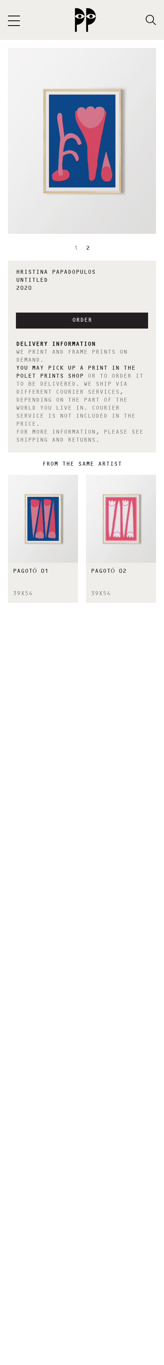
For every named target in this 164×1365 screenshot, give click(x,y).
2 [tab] (88, 248)
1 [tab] (76, 248)
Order (82, 320)
